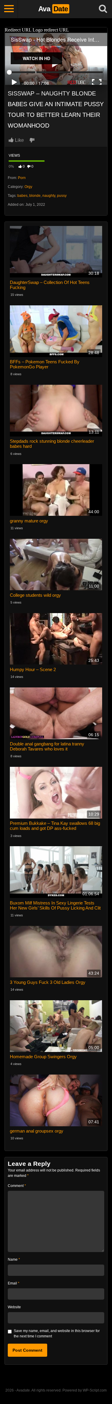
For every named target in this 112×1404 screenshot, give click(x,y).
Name (14, 1259)
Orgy (28, 187)
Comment (17, 1186)
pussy (62, 196)
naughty (48, 196)
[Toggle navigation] (9, 9)
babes (22, 196)
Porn (22, 178)
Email (13, 1283)
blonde (35, 196)
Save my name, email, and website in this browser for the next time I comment (57, 1333)
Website (14, 1307)
